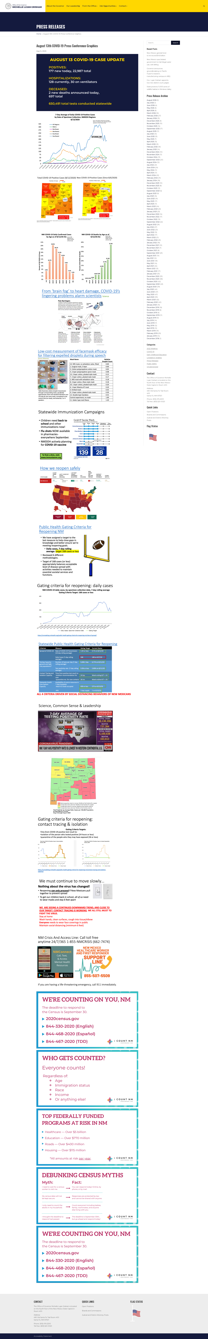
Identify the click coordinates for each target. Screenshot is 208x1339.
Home (38, 34)
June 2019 (150, 323)
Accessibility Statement (43, 1336)
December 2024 (153, 152)
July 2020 (150, 289)
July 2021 (150, 258)
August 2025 (151, 131)
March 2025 (151, 144)
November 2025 (153, 123)
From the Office (89, 6)
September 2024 (153, 160)
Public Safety (152, 364)
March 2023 (151, 206)
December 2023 (153, 183)
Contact (123, 6)
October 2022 (152, 219)
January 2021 (152, 274)
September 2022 (153, 222)
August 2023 (151, 193)
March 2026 (151, 113)
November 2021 (153, 248)
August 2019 (151, 318)
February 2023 (152, 209)
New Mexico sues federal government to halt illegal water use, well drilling (159, 62)
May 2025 (150, 139)
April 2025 (150, 142)
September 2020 (153, 284)
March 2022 (151, 237)
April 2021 (150, 266)
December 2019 (153, 307)
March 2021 (151, 269)
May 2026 (150, 108)
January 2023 (152, 212)
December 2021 (153, 245)
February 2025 (152, 147)
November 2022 (153, 217)
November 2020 (153, 279)
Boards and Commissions (156, 415)
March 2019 (151, 331)
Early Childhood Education (157, 355)
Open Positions (152, 412)
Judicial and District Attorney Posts (95, 1315)
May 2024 (150, 170)
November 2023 (153, 186)
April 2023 (150, 204)
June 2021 (150, 261)
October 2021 (152, 250)
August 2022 (151, 225)
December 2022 (153, 214)
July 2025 (150, 134)
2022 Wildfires (152, 349)
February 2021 (152, 271)
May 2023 (150, 201)
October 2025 (152, 126)
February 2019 (152, 333)
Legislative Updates (154, 358)
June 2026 (151, 105)
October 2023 (152, 188)
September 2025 (153, 129)
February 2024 (152, 178)
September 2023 (153, 191)
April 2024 (150, 173)
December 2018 (153, 338)
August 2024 (152, 162)
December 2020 (153, 276)
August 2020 (152, 287)
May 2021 (150, 263)
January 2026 (152, 118)
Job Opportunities (108, 6)
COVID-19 (150, 352)
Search (175, 43)
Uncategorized (152, 367)
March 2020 (151, 300)
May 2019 (150, 326)
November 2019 (153, 310)
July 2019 (150, 320)
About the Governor (55, 6)
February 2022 (152, 240)
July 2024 (150, 165)
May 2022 (150, 232)
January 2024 (152, 180)
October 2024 (152, 157)
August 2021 (151, 256)
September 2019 (153, 315)
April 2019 (150, 328)
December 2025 (153, 121)
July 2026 (150, 103)
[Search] (204, 6)
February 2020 (152, 302)
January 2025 (152, 149)
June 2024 (151, 168)
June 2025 (150, 136)
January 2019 (152, 336)
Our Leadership (73, 6)
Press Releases (152, 361)
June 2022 (151, 230)
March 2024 (151, 175)
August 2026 (151, 100)
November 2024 (153, 155)
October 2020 (152, 282)
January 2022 (152, 243)
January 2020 (152, 305)
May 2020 (150, 294)
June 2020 (151, 292)
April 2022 (150, 235)
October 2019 (152, 313)
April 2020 (150, 297)
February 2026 (152, 116)
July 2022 (150, 227)
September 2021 (153, 253)
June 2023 (151, 199)
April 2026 (150, 111)
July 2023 (150, 196)
